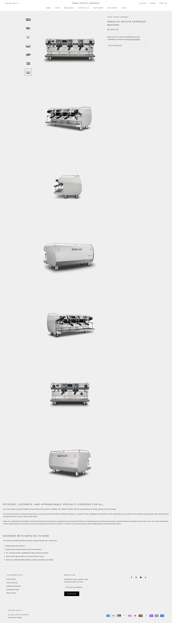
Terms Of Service (12, 583)
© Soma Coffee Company (18, 615)
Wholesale (69, 8)
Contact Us (83, 8)
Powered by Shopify (15, 618)
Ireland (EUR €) (11, 3)
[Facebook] (131, 577)
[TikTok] (145, 577)
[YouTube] (141, 577)
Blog (124, 8)
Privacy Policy (11, 579)
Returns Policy (11, 593)
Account (143, 3)
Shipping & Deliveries (13, 586)
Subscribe (71, 594)
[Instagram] (136, 577)
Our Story (112, 8)
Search (153, 3)
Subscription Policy (12, 590)
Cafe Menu (98, 8)
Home (48, 8)
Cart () (163, 3)
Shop (57, 8)
